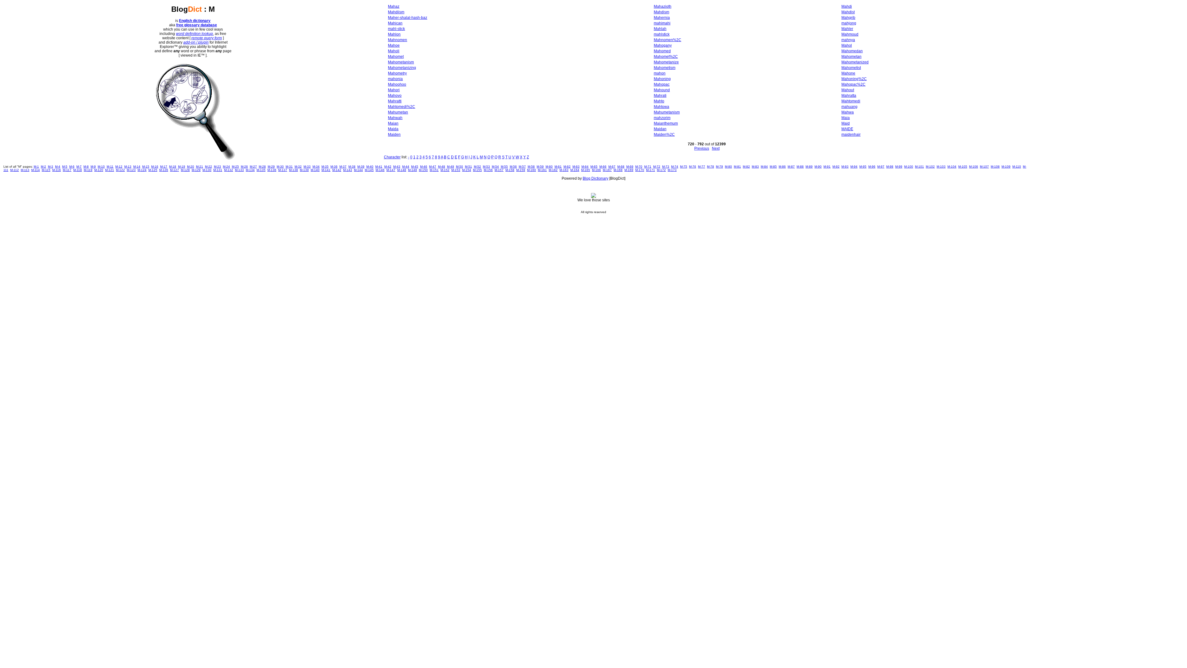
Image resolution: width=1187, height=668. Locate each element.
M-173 (672, 170)
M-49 (450, 166)
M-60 (549, 166)
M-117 (67, 170)
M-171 (650, 170)
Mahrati (660, 95)
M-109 (1006, 166)
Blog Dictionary (595, 178)
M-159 (520, 170)
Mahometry (397, 73)
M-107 (984, 166)
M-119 (88, 170)
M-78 (710, 166)
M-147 (390, 170)
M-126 (163, 170)
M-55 (504, 166)
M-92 (836, 166)
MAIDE (847, 129)
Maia (845, 118)
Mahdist (848, 12)
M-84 (764, 166)
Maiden (394, 134)
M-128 (185, 170)
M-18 (172, 166)
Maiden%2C (664, 134)
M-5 (64, 166)
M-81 (737, 166)
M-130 (206, 170)
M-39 (360, 166)
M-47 (432, 166)
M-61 (558, 166)
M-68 (620, 166)
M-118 (77, 170)
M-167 (607, 170)
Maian (393, 123)
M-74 (674, 166)
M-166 (596, 170)
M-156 (488, 170)
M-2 (43, 166)
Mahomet (396, 56)
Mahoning (662, 79)
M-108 (995, 166)
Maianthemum (666, 123)
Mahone (848, 73)
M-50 (459, 166)
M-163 (563, 170)
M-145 (369, 170)
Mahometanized (855, 62)
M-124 (142, 170)
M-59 (540, 166)
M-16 (154, 166)
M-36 (334, 166)
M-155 (477, 170)
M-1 (36, 166)
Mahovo (395, 95)
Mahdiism (396, 12)
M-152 (444, 170)
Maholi (393, 51)
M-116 (56, 170)
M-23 (217, 166)
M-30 (280, 166)
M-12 (118, 166)
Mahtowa (661, 107)
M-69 (629, 166)
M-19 (181, 166)
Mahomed (662, 51)
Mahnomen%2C (667, 40)
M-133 (239, 170)
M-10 (101, 166)
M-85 (773, 166)
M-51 (468, 166)
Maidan (660, 129)
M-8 (86, 166)
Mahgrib (848, 17)
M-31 (289, 166)
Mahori (394, 90)
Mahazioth (662, 6)
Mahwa (847, 112)
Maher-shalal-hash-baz (407, 17)
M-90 (818, 166)
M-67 (611, 166)
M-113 (25, 170)
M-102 (930, 166)
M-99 (898, 166)
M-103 (941, 166)
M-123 (131, 170)
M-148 (401, 170)
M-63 (576, 166)
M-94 (853, 166)
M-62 (567, 166)
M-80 (728, 166)
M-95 (862, 166)
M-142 (336, 170)
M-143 (347, 170)
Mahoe (394, 45)
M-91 (827, 166)
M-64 (585, 166)
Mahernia (662, 17)
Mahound (662, 90)
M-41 (378, 166)
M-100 (908, 166)
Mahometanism (401, 62)
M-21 (199, 166)
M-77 (701, 166)
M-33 (307, 166)
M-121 (109, 170)
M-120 (98, 170)
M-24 (226, 166)
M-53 (486, 166)
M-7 (79, 166)
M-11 (110, 166)
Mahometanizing (402, 68)
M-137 (282, 170)
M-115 (46, 170)
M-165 (585, 170)
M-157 (499, 170)
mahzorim (662, 118)
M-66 (602, 166)
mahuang (849, 107)
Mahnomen (397, 40)
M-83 (755, 166)
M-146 (380, 170)
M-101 (919, 166)
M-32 (298, 166)
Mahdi (846, 6)
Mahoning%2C (854, 79)
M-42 (387, 166)
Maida (393, 129)
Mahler (847, 29)
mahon (660, 73)
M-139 (304, 170)
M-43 (396, 166)
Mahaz (393, 6)
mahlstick (662, 34)
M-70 (638, 166)
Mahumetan (398, 112)
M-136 (271, 170)
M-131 (217, 170)
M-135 (261, 170)
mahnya (848, 40)
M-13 (127, 166)
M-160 (531, 170)
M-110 (1016, 166)
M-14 (136, 166)
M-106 (973, 166)
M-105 (962, 166)
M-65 (594, 166)
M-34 (316, 166)
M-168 (618, 170)
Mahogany (663, 45)
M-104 (951, 166)
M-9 (93, 166)
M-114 (35, 170)
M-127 (174, 170)
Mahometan (851, 56)
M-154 (466, 170)
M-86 (782, 166)
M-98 (889, 166)
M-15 (145, 166)
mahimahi (662, 23)
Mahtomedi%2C (401, 107)
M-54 (495, 166)
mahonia (395, 79)
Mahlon (394, 34)
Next (716, 148)
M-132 (228, 170)
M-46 (423, 166)
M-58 (531, 166)
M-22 (208, 166)
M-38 (351, 166)
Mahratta (848, 95)
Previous (701, 148)
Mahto (659, 101)
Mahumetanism (667, 112)
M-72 (656, 166)
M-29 (271, 166)
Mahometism (664, 68)
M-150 (423, 170)
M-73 (665, 166)
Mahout (847, 90)
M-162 (553, 170)
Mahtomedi (850, 101)
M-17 (163, 166)
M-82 (746, 166)
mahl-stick (396, 29)
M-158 (509, 170)
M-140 (315, 170)
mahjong (848, 23)
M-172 (661, 170)
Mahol (846, 45)
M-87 (791, 166)
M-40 (369, 166)
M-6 (71, 166)
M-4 (57, 166)
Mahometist (851, 68)
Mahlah (660, 29)
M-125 (152, 170)
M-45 (414, 166)
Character (392, 157)
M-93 (845, 166)
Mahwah (395, 118)
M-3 (50, 166)
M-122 (120, 170)
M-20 (190, 166)
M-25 (235, 166)
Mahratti (395, 101)
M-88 (800, 166)
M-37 (343, 166)
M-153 (455, 170)
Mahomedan (852, 51)
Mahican (395, 23)
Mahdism (661, 12)
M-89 (809, 166)
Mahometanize (666, 62)
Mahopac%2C (853, 84)
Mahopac (662, 84)
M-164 (574, 170)
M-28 (262, 166)
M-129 (196, 170)
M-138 (293, 170)
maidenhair (851, 134)
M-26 (244, 166)
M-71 (647, 166)
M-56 (513, 166)
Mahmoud (849, 34)
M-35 (325, 166)
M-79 (719, 166)
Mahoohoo (397, 84)
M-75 (683, 166)
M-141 (325, 170)
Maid (845, 123)
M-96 (871, 166)
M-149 (412, 170)
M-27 (253, 166)
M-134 (250, 170)
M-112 (14, 170)
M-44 (405, 166)
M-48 (441, 166)
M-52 (477, 166)
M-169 (628, 170)
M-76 (692, 166)
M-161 (542, 170)
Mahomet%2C (666, 56)
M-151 (434, 170)
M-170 (639, 170)
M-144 (358, 170)
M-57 (522, 166)
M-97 (880, 166)
